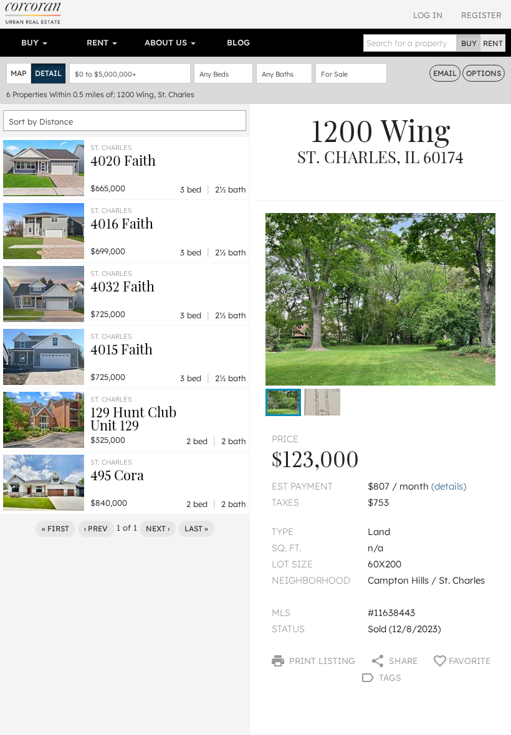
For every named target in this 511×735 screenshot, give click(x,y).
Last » (196, 528)
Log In (427, 15)
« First (55, 528)
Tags (388, 677)
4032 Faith (122, 286)
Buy (31, 42)
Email (445, 73)
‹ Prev (96, 528)
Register (481, 15)
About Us (167, 42)
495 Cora (117, 474)
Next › (158, 528)
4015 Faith (121, 348)
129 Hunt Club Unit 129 (133, 418)
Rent (99, 42)
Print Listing (321, 660)
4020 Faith (123, 160)
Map (19, 73)
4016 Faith (121, 223)
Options (483, 73)
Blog (238, 42)
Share (402, 660)
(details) (448, 486)
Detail (48, 73)
